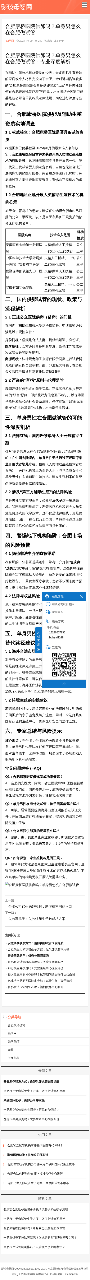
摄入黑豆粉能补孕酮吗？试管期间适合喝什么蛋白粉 (41, 974)
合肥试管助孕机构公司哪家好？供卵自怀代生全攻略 (41, 1164)
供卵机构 (13, 1058)
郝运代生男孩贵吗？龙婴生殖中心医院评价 (35, 968)
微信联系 (57, 612)
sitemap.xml (71, 1274)
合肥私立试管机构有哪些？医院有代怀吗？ (35, 962)
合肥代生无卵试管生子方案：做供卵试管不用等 (38, 949)
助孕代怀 (13, 1041)
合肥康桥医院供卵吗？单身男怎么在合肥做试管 (34, 1228)
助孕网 (10, 40)
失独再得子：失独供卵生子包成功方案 (36, 919)
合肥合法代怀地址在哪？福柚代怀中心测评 (35, 987)
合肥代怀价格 (16, 1025)
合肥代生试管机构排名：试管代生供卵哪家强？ (34, 1247)
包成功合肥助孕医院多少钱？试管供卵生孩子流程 (40, 980)
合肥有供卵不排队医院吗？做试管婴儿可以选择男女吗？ (40, 1237)
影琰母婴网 (16, 7)
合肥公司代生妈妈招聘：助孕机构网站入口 (40, 906)
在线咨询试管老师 (63, 604)
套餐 (11, 1049)
